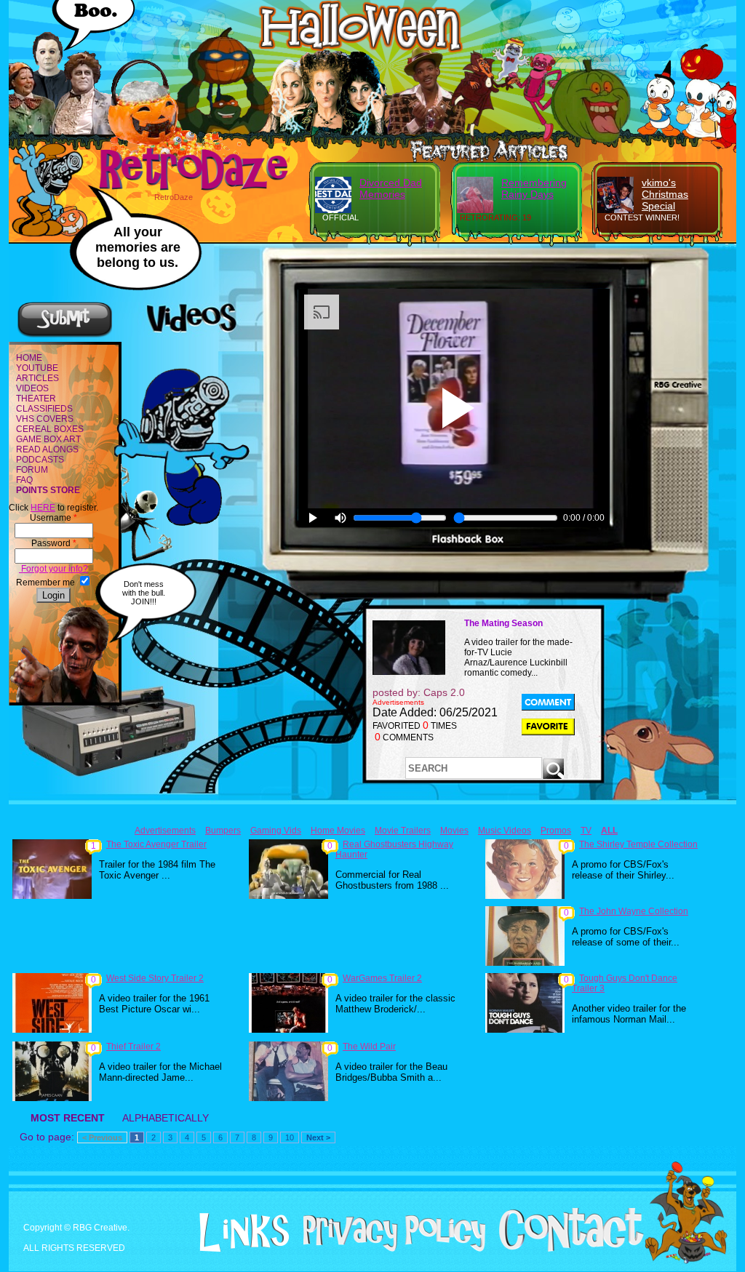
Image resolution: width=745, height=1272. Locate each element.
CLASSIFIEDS (44, 409)
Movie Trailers (403, 830)
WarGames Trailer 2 (382, 978)
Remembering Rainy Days (534, 188)
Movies (454, 830)
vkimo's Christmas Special (665, 194)
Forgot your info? (53, 569)
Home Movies (338, 830)
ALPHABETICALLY (165, 1118)
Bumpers (223, 830)
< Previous (102, 1137)
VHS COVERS (44, 419)
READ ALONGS (47, 449)
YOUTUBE (37, 368)
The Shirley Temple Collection (638, 844)
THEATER (36, 398)
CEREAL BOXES (50, 429)
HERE (43, 508)
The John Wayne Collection (633, 911)
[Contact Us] (565, 1249)
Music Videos (504, 830)
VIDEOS (32, 388)
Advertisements (165, 830)
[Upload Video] (64, 335)
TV (586, 830)
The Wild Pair (369, 1046)
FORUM (32, 470)
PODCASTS (40, 460)
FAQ (24, 480)
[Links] (238, 1232)
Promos (556, 830)
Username (53, 518)
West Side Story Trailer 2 (155, 978)
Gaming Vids (275, 830)
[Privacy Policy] (388, 1249)
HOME (29, 358)
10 (289, 1137)
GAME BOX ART (48, 439)
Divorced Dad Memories (390, 188)
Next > (318, 1137)
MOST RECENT (68, 1118)
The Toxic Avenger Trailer (156, 844)
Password (53, 543)
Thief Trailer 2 (133, 1046)
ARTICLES (37, 378)
